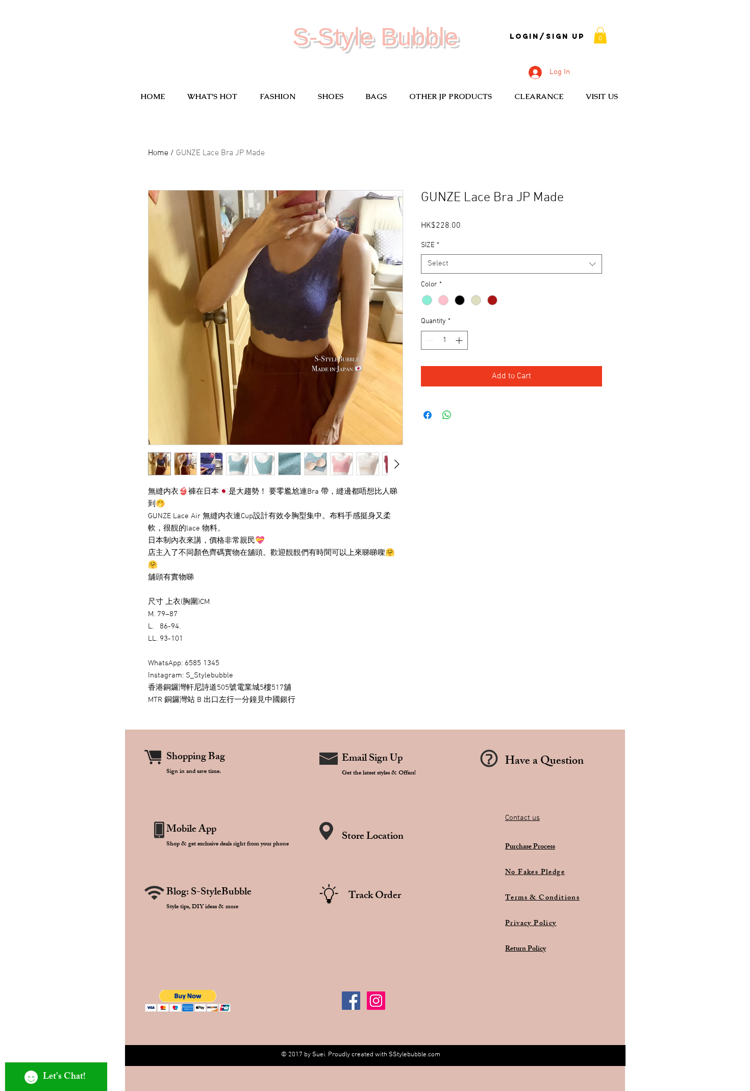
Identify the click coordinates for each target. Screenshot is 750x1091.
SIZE (430, 245)
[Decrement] (428, 340)
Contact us (522, 817)
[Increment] (460, 340)
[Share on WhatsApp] (447, 415)
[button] (600, 35)
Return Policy (525, 949)
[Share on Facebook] (427, 415)
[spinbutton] (444, 340)
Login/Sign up (547, 37)
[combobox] (511, 264)
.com (433, 1055)
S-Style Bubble (375, 37)
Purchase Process (530, 847)
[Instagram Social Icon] (376, 1000)
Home (158, 153)
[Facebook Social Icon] (351, 1000)
